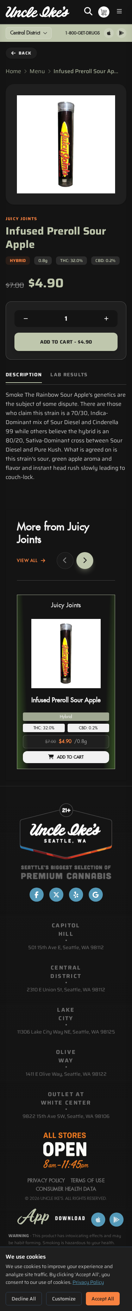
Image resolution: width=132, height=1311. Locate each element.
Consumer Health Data (66, 1189)
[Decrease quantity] (25, 318)
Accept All (103, 1299)
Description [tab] (24, 374)
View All (27, 560)
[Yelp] (76, 895)
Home (13, 71)
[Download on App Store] (109, 33)
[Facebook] (37, 895)
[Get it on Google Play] (121, 33)
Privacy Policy (88, 1282)
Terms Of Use (88, 1181)
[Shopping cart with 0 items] (103, 12)
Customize (64, 1299)
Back (25, 53)
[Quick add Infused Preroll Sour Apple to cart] (98, 691)
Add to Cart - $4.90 (66, 342)
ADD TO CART (70, 757)
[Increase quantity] (106, 318)
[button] (66, 682)
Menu (37, 71)
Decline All (24, 1299)
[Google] (96, 895)
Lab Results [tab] (69, 374)
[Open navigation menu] (119, 12)
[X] (56, 895)
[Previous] (65, 560)
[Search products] (88, 12)
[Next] (84, 560)
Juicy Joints (66, 605)
